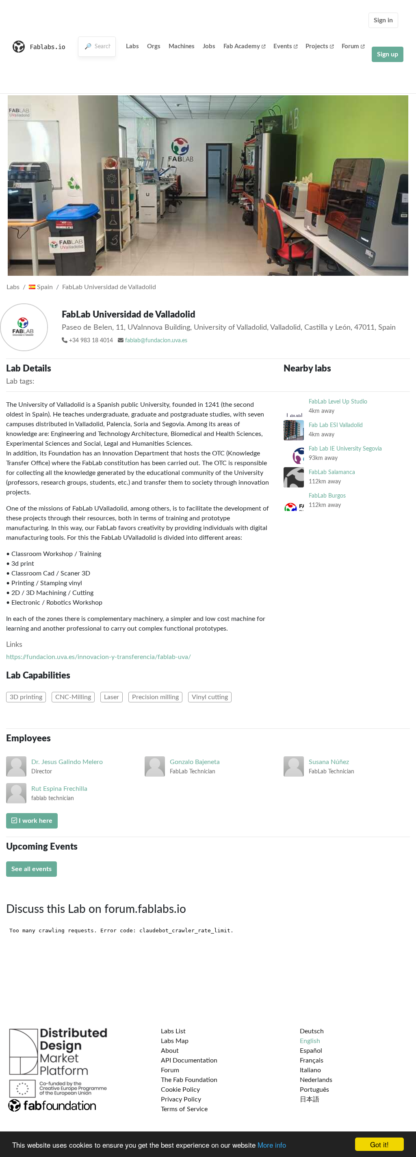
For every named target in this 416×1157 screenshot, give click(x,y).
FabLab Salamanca (332, 472)
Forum (350, 46)
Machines (182, 46)
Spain (44, 287)
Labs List (173, 1031)
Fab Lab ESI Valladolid (336, 425)
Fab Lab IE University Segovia (345, 449)
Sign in (383, 20)
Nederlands (316, 1080)
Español (311, 1051)
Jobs (209, 46)
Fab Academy (241, 46)
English (310, 1041)
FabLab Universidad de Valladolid (109, 287)
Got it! (379, 1144)
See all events (31, 869)
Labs (132, 46)
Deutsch (312, 1031)
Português (314, 1089)
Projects (317, 46)
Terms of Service (184, 1109)
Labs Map (174, 1041)
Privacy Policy (181, 1099)
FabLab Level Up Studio (338, 402)
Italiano (310, 1070)
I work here (34, 821)
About (170, 1051)
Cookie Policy (180, 1089)
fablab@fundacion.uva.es (156, 340)
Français (311, 1060)
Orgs (153, 46)
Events (282, 46)
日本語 (309, 1099)
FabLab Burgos (327, 496)
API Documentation (189, 1060)
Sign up (387, 54)
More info (272, 1145)
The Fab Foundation (189, 1080)
